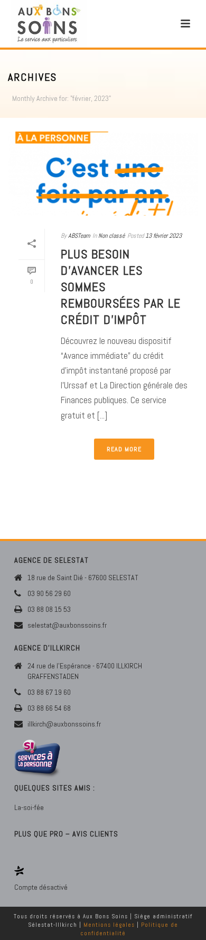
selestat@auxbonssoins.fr (67, 625)
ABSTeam (79, 235)
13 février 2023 (163, 235)
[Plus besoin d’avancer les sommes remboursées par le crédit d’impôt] (103, 174)
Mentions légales (109, 924)
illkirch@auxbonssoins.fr (64, 724)
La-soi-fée (29, 807)
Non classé (111, 235)
